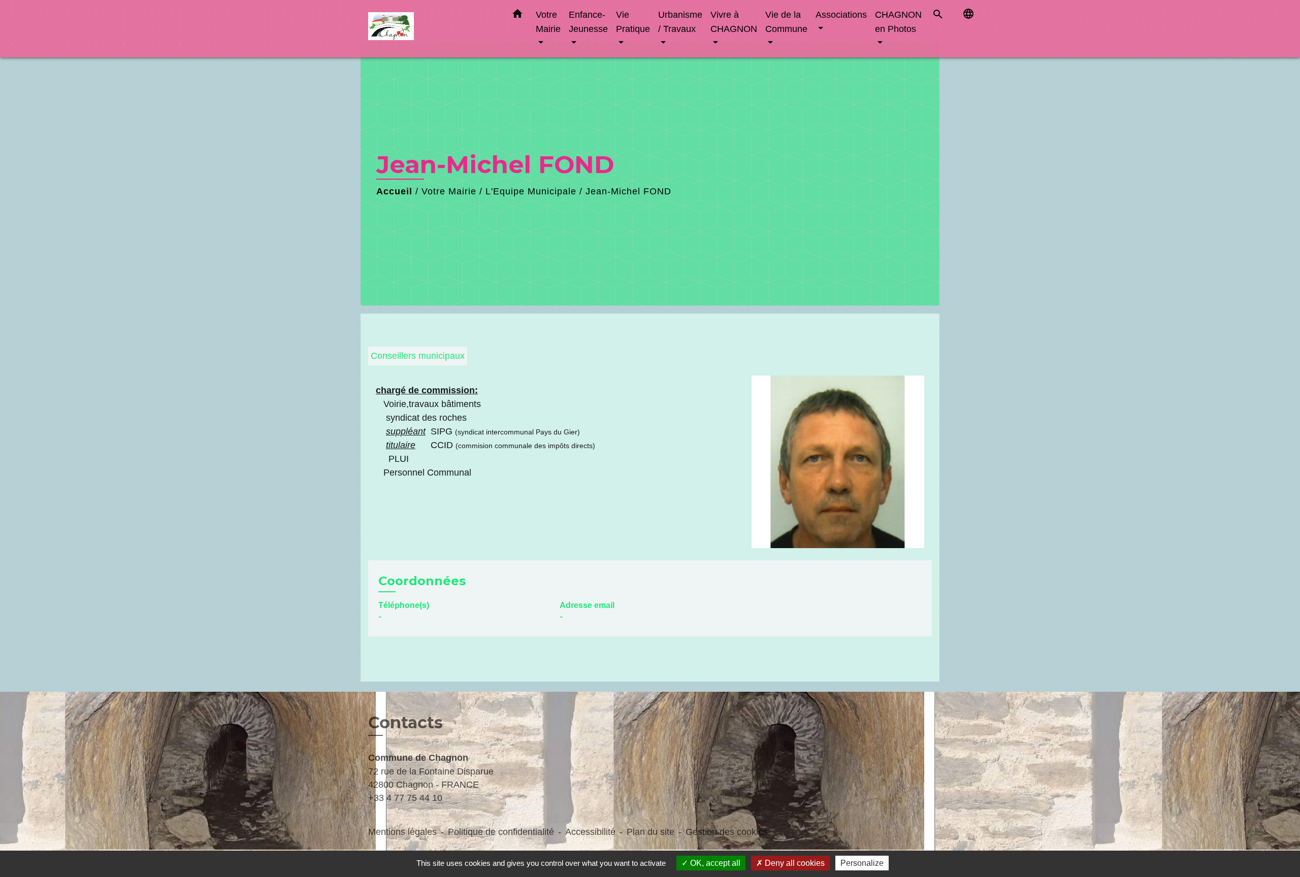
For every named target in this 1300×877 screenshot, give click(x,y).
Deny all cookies (794, 863)
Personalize (862, 863)
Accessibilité (590, 832)
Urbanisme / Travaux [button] (680, 21)
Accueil (394, 191)
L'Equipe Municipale (530, 191)
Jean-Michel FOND (628, 191)
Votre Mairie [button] (548, 21)
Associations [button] (841, 14)
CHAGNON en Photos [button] (898, 21)
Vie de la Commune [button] (786, 21)
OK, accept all (714, 863)
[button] (517, 16)
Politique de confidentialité (501, 832)
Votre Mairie (448, 191)
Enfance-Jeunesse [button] (588, 21)
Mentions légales (402, 832)
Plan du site (650, 832)
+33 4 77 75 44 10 (405, 798)
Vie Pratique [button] (633, 21)
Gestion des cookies (727, 832)
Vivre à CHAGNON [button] (733, 21)
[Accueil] (431, 29)
